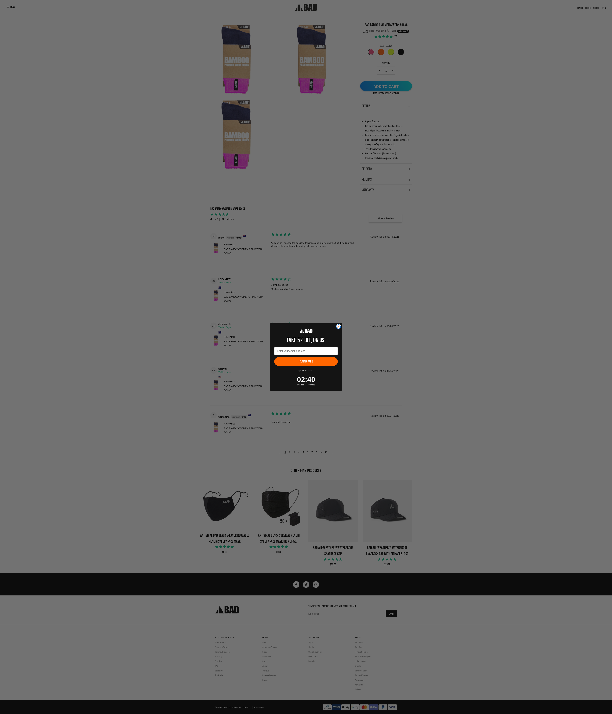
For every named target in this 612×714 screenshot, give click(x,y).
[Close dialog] (338, 327)
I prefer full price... (306, 371)
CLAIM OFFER (306, 361)
